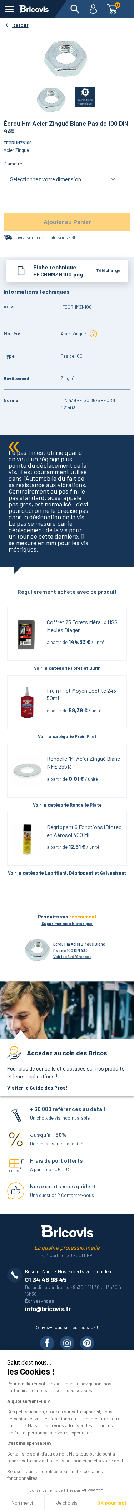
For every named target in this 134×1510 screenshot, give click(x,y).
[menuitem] (75, 9)
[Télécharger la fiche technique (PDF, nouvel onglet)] (80, 95)
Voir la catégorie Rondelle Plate (67, 805)
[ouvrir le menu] (9, 9)
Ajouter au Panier (67, 222)
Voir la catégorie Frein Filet (67, 736)
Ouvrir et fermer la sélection (62, 179)
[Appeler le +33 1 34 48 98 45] (16, 1275)
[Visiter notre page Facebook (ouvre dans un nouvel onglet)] (47, 1343)
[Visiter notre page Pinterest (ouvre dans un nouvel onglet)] (87, 1343)
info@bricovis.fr (48, 1309)
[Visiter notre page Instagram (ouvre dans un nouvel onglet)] (67, 1343)
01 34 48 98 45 (45, 1280)
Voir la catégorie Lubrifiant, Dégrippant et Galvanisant (67, 873)
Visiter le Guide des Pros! (37, 1088)
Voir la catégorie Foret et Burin (67, 668)
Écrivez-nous (39, 1301)
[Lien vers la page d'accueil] (34, 9)
